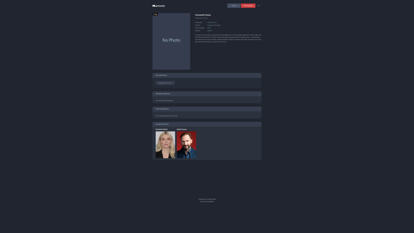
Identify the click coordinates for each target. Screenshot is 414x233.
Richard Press (212, 22)
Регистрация (248, 5)
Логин (234, 5)
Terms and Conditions (207, 201)
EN (258, 5)
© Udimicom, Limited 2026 (207, 199)
